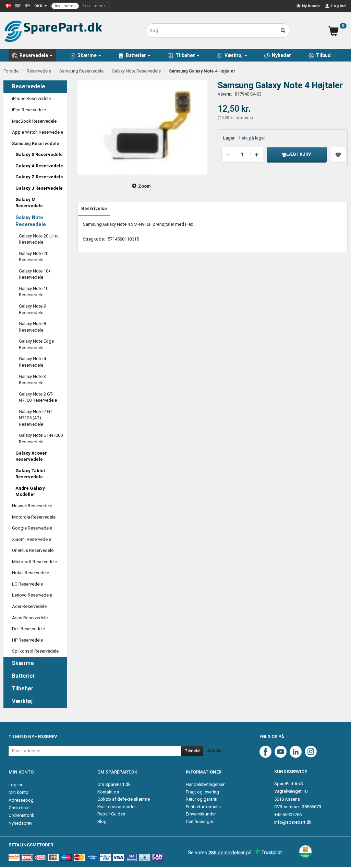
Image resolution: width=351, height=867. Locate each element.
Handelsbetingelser (205, 784)
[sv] (27, 5)
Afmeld (214, 750)
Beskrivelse (94, 208)
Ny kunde (311, 5)
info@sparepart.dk (293, 822)
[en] (18, 5)
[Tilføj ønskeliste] (338, 155)
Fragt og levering (202, 791)
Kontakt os (108, 791)
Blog (102, 821)
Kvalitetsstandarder (116, 806)
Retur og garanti (201, 799)
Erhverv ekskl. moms (80, 6)
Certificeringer (199, 821)
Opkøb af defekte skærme (123, 799)
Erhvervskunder (201, 813)
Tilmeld (192, 750)
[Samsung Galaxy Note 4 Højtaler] (142, 127)
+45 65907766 (288, 814)
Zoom (144, 186)
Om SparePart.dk (114, 784)
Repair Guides (111, 813)
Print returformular (203, 806)
